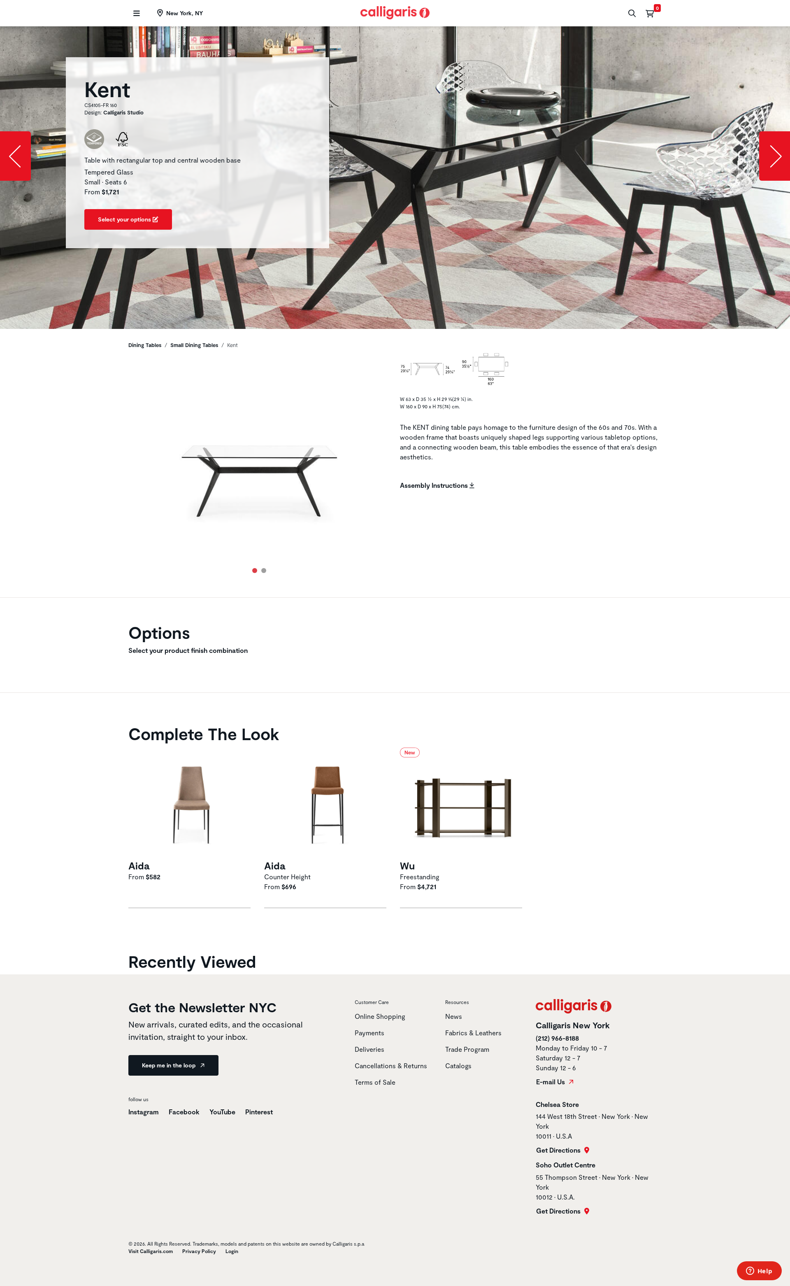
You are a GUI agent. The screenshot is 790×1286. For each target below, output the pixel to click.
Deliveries (369, 1049)
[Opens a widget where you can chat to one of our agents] (759, 1271)
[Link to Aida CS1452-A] (191, 802)
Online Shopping (380, 1016)
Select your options (125, 219)
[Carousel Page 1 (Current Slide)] (254, 570)
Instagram (143, 1112)
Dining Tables (144, 345)
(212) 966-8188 (557, 1038)
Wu (407, 865)
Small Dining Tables (194, 345)
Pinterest (259, 1112)
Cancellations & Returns (391, 1065)
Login (231, 1251)
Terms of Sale (375, 1082)
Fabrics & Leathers (473, 1033)
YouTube (222, 1112)
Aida (138, 865)
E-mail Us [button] (551, 1082)
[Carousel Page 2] (263, 570)
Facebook (184, 1112)
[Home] (395, 12)
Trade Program (467, 1049)
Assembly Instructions (434, 485)
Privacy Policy (199, 1251)
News (453, 1016)
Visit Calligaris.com (150, 1251)
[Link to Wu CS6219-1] (463, 802)
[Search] (631, 13)
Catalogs (458, 1065)
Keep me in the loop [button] (169, 1065)
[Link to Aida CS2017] (327, 802)
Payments (369, 1033)
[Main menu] (135, 13)
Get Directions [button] (559, 1150)
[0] (650, 13)
